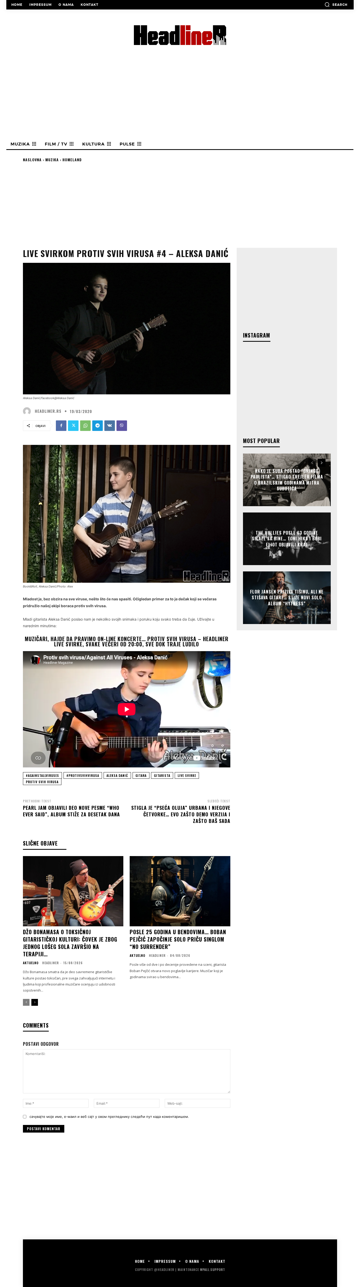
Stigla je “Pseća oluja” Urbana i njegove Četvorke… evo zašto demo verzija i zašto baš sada (180, 814)
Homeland (72, 159)
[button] (335, 4)
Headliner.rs (48, 411)
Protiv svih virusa (42, 782)
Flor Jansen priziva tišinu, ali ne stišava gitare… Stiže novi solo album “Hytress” (287, 598)
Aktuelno (30, 962)
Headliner (50, 963)
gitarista (162, 775)
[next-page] (34, 1002)
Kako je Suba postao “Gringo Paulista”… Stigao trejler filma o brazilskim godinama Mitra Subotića (287, 480)
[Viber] (121, 425)
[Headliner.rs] (28, 411)
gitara (141, 775)
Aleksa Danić (117, 775)
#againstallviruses (42, 775)
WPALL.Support (212, 1269)
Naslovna (32, 159)
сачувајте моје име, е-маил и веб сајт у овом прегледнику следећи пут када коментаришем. (109, 1116)
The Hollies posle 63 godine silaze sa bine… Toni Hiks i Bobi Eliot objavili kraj (287, 539)
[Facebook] (61, 425)
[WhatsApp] (85, 425)
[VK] (109, 425)
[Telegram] (97, 425)
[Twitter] (73, 425)
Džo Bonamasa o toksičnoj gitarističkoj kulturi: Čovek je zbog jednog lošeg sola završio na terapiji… (70, 943)
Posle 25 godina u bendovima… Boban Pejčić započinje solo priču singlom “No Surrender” (178, 939)
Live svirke (187, 775)
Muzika (52, 159)
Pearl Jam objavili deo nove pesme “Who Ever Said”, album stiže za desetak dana (71, 811)
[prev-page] (26, 1002)
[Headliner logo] (180, 35)
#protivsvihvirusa (82, 775)
